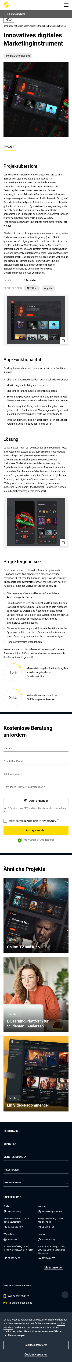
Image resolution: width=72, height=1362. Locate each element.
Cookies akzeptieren (36, 1345)
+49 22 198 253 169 (13, 1227)
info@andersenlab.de (20, 1302)
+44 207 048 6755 (46, 1258)
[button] (66, 5)
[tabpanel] (36, 435)
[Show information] (58, 820)
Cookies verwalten (36, 1354)
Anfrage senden (36, 830)
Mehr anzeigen (53, 1267)
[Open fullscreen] (63, 340)
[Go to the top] (65, 1294)
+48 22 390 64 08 (46, 1227)
